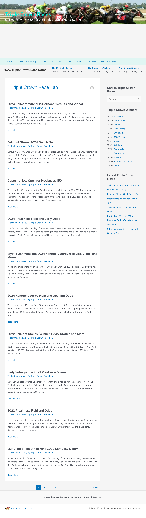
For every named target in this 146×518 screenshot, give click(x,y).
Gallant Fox (119, 120)
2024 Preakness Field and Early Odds (33, 219)
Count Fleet (119, 137)
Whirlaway (119, 133)
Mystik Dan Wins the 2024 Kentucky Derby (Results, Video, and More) (122, 220)
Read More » (13, 130)
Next (96, 487)
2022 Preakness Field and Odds (29, 410)
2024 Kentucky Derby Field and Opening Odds (40, 295)
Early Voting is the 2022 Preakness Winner (37, 372)
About (14, 508)
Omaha (117, 124)
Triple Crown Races (28, 13)
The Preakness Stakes (99, 68)
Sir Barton (119, 116)
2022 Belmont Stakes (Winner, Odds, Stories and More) (46, 334)
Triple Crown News (16, 108)
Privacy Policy (25, 508)
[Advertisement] (73, 41)
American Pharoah (123, 161)
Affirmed (118, 157)
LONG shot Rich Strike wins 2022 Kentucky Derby (42, 448)
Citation (118, 145)
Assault (117, 141)
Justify (117, 165)
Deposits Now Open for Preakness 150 (34, 180)
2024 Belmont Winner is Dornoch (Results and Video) (45, 104)
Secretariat (119, 149)
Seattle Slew (120, 153)
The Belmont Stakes (129, 68)
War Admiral (120, 128)
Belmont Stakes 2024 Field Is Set (30, 142)
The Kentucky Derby (62, 68)
